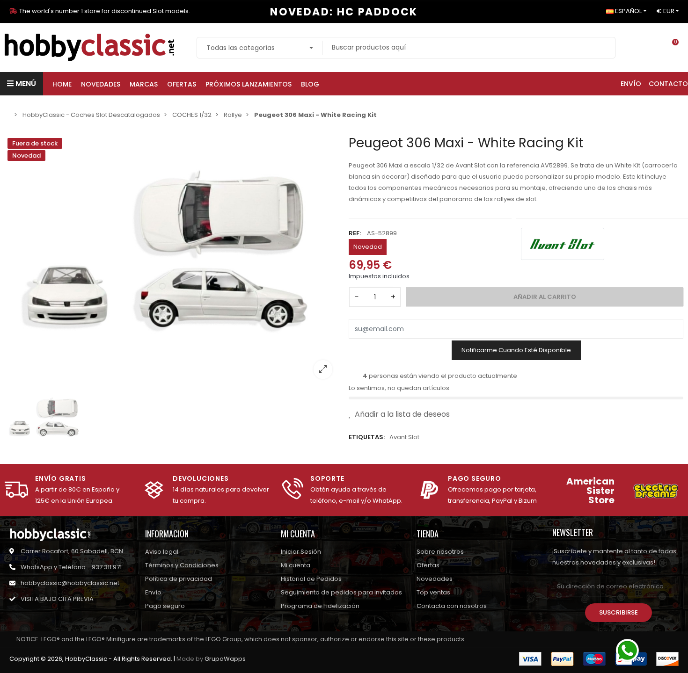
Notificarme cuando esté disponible (516, 350)
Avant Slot (404, 437)
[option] (172, 260)
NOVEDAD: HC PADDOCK (344, 12)
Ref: (355, 233)
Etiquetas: (367, 437)
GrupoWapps (225, 658)
